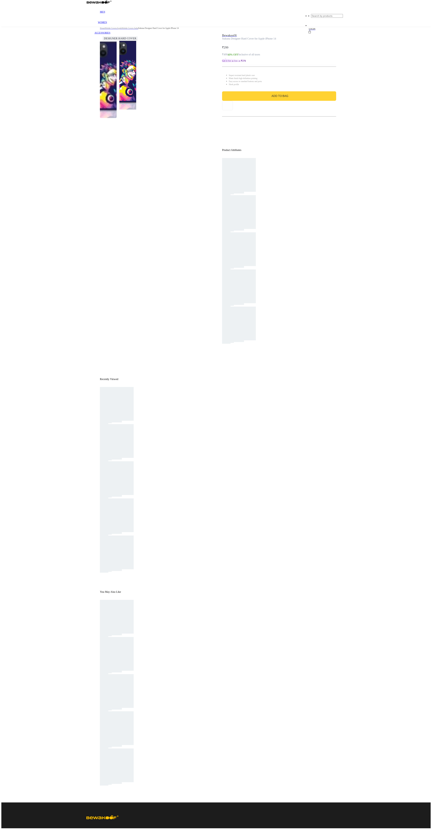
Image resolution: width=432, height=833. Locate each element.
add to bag (280, 96)
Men (102, 12)
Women (102, 22)
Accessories (102, 33)
